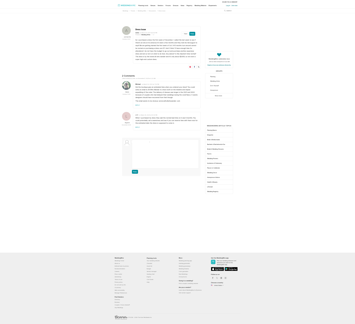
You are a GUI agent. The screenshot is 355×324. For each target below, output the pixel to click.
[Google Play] (231, 270)
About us (117, 263)
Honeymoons (183, 277)
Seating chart (150, 274)
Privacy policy (118, 282)
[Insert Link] (145, 142)
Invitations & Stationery (214, 163)
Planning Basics (212, 130)
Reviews (117, 302)
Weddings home (119, 261)
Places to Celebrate (213, 168)
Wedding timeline (184, 269)
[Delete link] (141, 142)
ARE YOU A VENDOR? (230, 2)
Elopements (213, 5)
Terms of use (118, 279)
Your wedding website (153, 261)
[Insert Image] (152, 142)
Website (200, 5)
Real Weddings (183, 274)
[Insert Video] (155, 142)
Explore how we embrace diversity (219, 65)
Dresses (175, 5)
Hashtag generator (184, 263)
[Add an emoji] (148, 142)
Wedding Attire (142, 11)
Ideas (182, 5)
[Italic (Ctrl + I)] (138, 142)
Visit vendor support (185, 293)
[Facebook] (212, 278)
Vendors (160, 5)
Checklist (149, 263)
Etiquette (210, 135)
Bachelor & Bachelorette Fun (216, 144)
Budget (149, 269)
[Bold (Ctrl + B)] (134, 142)
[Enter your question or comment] (165, 155)
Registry (189, 5)
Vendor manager (152, 271)
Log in (228, 5)
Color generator (183, 271)
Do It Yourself (214, 86)
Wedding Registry (212, 191)
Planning (212, 77)
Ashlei (137, 33)
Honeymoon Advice (213, 177)
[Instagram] (225, 278)
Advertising (118, 277)
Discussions (152, 11)
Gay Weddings (119, 307)
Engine (149, 277)
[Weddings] (127, 5)
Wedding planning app (185, 261)
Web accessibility (120, 290)
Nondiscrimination (120, 269)
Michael (138, 84)
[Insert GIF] (159, 142)
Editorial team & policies (122, 266)
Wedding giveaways (184, 266)
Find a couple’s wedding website (188, 283)
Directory (117, 299)
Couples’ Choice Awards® (122, 305)
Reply (192, 34)
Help (148, 282)
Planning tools (143, 5)
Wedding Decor (212, 173)
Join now (234, 5)
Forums (168, 5)
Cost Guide (150, 279)
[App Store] (217, 270)
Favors (209, 154)
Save (185, 34)
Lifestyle (210, 187)
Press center (118, 274)
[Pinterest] (221, 278)
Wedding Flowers (212, 158)
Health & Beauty (212, 182)
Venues (152, 5)
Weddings (125, 11)
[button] (190, 67)
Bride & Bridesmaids (213, 140)
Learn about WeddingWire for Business (190, 290)
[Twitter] (217, 278)
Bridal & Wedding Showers (215, 149)
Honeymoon (214, 90)
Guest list (149, 266)
